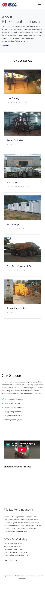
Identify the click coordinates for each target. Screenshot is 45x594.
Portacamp (13, 224)
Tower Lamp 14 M (17, 308)
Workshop (12, 182)
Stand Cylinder (15, 140)
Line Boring (13, 98)
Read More (6, 46)
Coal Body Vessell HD (19, 266)
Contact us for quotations (22, 490)
